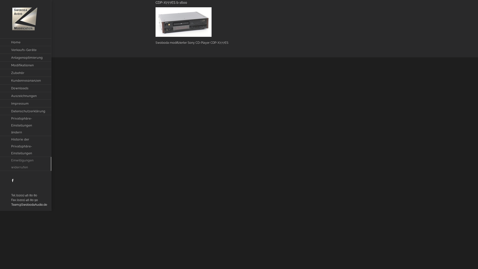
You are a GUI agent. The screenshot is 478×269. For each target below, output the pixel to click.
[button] (25, 125)
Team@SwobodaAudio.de (29, 204)
